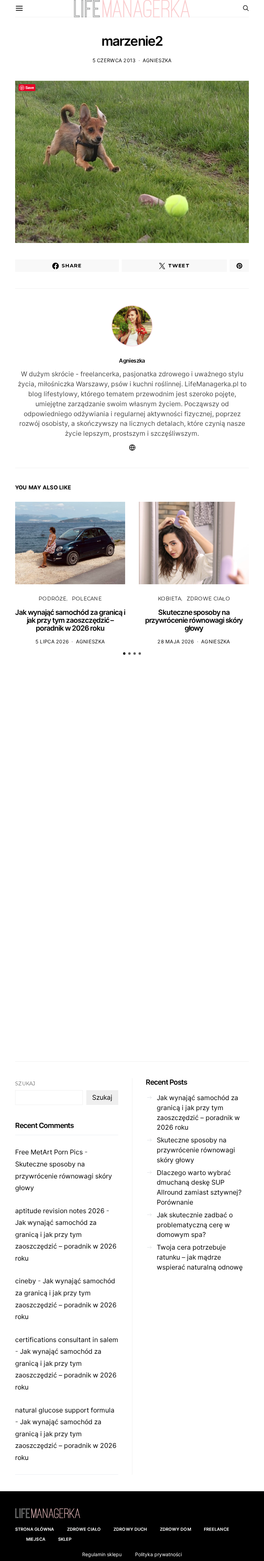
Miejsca (35, 1539)
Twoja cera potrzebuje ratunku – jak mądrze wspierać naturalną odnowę (200, 1257)
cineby (25, 1281)
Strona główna (34, 1529)
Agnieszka (157, 60)
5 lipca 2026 (52, 641)
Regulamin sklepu (102, 1554)
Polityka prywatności (158, 1554)
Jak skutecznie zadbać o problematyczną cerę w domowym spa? (195, 1225)
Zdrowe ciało (208, 599)
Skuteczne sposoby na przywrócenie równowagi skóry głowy (194, 620)
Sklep (65, 1539)
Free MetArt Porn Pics (49, 1152)
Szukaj (25, 1084)
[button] (124, 653)
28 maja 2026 (175, 641)
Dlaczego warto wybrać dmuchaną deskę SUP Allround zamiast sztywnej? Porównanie (199, 1187)
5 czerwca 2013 (114, 60)
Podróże (52, 599)
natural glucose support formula (64, 1410)
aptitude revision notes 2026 (59, 1211)
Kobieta (169, 599)
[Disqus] (132, 767)
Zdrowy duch (130, 1529)
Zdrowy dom (175, 1529)
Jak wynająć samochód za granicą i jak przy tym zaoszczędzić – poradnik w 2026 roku (70, 620)
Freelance (216, 1529)
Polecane (87, 599)
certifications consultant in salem (66, 1340)
